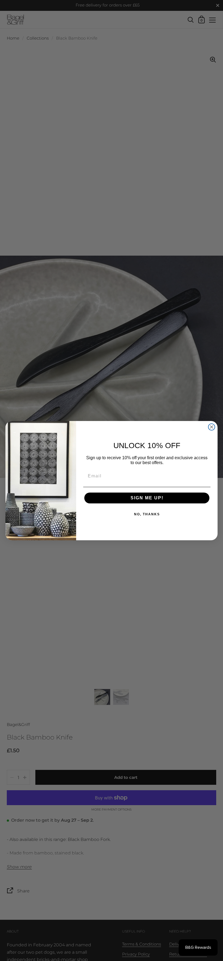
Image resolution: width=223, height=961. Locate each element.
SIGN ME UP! (147, 498)
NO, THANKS (147, 514)
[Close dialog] (211, 427)
